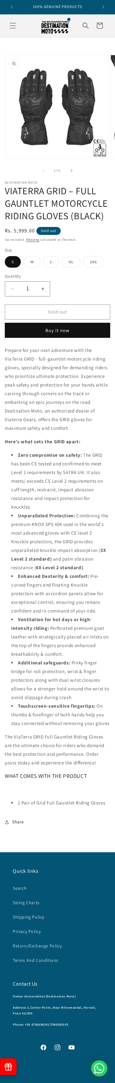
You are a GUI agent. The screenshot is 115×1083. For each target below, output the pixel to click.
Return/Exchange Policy (37, 946)
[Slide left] (43, 170)
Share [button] (18, 822)
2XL (97, 263)
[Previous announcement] (12, 7)
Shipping (32, 239)
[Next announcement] (103, 7)
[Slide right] (72, 170)
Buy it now (57, 330)
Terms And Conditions (35, 960)
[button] (13, 26)
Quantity (13, 276)
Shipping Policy (28, 917)
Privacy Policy (27, 931)
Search (20, 888)
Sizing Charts (26, 902)
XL (74, 263)
